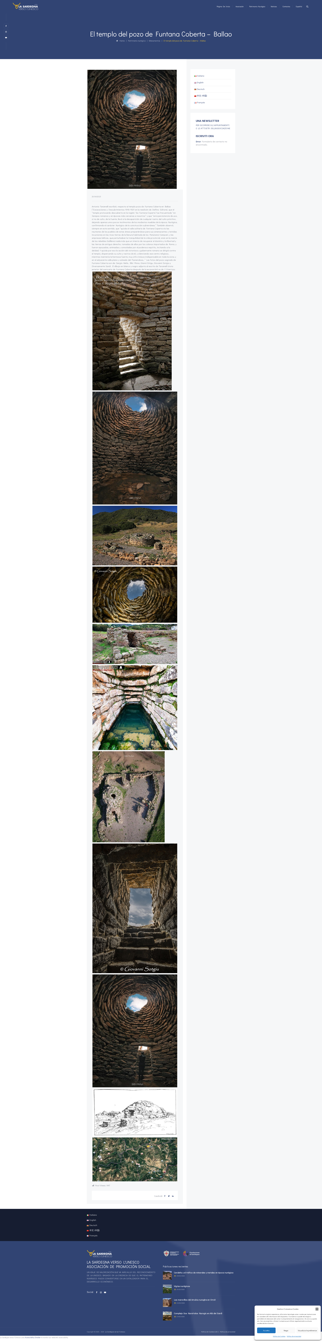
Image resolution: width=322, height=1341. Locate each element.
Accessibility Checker (33, 1337)
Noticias (274, 6)
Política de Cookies (279, 1336)
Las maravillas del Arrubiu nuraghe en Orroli (195, 1299)
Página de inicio (223, 6)
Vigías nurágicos (182, 1286)
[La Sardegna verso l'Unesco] (25, 6)
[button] (317, 1309)
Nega (286, 1330)
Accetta (266, 1330)
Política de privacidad (294, 1336)
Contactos (286, 6)
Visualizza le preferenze (307, 1330)
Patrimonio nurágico (257, 6)
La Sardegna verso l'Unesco (115, 1332)
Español (299, 6)
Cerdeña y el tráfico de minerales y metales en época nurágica (203, 1272)
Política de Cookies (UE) (209, 1332)
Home (121, 40)
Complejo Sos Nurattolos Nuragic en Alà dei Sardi (198, 1313)
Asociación (240, 6)
